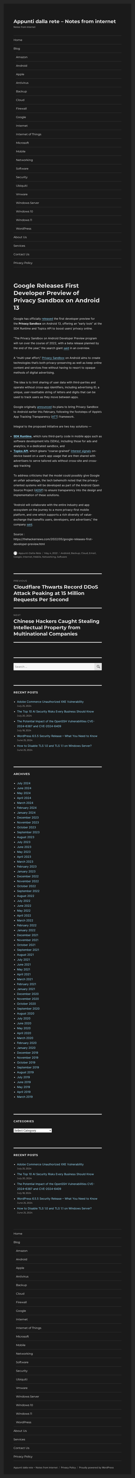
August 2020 (25, 1013)
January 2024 (26, 812)
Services (19, 245)
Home (18, 40)
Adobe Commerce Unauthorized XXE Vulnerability (50, 701)
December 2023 (28, 817)
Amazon (22, 57)
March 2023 (25, 861)
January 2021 (26, 989)
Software (22, 168)
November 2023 (28, 822)
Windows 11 (24, 220)
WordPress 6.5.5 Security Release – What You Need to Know (57, 736)
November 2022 (28, 881)
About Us (20, 237)
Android (21, 65)
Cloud (20, 100)
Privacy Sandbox (53, 358)
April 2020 (24, 1033)
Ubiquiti (21, 185)
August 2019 (25, 1072)
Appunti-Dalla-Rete (29, 553)
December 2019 (27, 1052)
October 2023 (26, 827)
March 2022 (25, 920)
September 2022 (28, 891)
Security (22, 177)
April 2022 (24, 915)
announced (44, 407)
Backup (21, 91)
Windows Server (27, 203)
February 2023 (27, 866)
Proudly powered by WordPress (96, 1467)
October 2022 (26, 886)
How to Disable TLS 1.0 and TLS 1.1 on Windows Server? (54, 745)
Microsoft (22, 143)
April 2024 (24, 798)
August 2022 (25, 896)
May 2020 (24, 1028)
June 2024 (24, 788)
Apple (20, 74)
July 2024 (23, 783)
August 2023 (25, 837)
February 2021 (26, 984)
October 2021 (26, 945)
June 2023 (24, 847)
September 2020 (28, 1008)
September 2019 (28, 1067)
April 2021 (24, 974)
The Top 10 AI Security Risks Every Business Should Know (55, 711)
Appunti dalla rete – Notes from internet (65, 21)
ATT (54, 416)
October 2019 (26, 1062)
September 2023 (28, 832)
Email (92, 553)
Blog (17, 48)
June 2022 (24, 905)
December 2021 (27, 935)
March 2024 (25, 803)
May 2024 (24, 793)
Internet (22, 125)
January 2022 (26, 930)
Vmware (22, 194)
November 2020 (28, 998)
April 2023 (24, 856)
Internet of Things (28, 134)
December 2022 (28, 876)
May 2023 (24, 852)
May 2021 (23, 969)
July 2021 (23, 959)
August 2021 (25, 954)
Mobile (20, 151)
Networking (24, 160)
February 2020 (27, 1043)
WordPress (23, 228)
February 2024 (27, 807)
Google (21, 117)
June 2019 (24, 1082)
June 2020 (24, 1023)
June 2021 (24, 964)
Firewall (21, 108)
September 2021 (28, 950)
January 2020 (26, 1047)
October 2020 (26, 1003)
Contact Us (21, 254)
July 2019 (23, 1077)
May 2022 (24, 910)
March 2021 (25, 979)
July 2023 (23, 842)
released (47, 318)
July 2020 (23, 1018)
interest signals (81, 451)
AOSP (39, 490)
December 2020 (28, 994)
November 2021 (27, 940)
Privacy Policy (23, 263)
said (66, 348)
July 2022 (23, 901)
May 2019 (23, 1087)
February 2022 (27, 925)
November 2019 (27, 1057)
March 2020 (25, 1038)
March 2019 (25, 1096)
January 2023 (26, 871)
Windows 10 (24, 211)
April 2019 (24, 1092)
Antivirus (22, 83)
